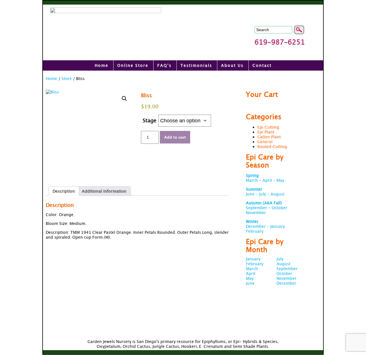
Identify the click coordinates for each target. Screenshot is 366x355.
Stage (149, 120)
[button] (124, 98)
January (253, 258)
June (250, 283)
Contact (262, 65)
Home (101, 65)
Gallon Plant (269, 136)
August (284, 263)
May (250, 278)
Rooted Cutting (272, 146)
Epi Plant (265, 131)
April (250, 273)
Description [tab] (64, 191)
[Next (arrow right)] (356, 177)
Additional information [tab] (104, 191)
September (287, 268)
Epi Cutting (268, 127)
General (264, 141)
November (287, 278)
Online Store (132, 65)
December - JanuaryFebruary (265, 226)
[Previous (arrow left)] (10, 177)
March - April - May (265, 178)
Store (66, 78)
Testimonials (196, 65)
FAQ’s (164, 65)
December (286, 283)
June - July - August (265, 191)
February (254, 263)
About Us (232, 65)
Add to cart (175, 137)
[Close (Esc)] (359, 6)
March (252, 268)
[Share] (347, 6)
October (284, 273)
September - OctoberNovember (266, 207)
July (280, 258)
